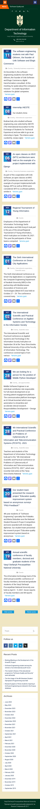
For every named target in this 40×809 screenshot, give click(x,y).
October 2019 (9, 785)
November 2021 (10, 727)
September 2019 (10, 788)
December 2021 (10, 724)
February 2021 (9, 743)
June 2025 (8, 702)
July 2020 (8, 763)
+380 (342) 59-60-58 (21, 39)
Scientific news (20, 270)
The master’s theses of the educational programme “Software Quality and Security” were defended (19, 673)
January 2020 (9, 775)
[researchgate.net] (28, 11)
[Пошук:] (19, 631)
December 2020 (10, 747)
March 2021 (9, 740)
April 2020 (8, 766)
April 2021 (8, 737)
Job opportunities (24, 383)
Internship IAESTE (21, 107)
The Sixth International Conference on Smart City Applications (23, 260)
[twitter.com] (20, 11)
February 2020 (9, 772)
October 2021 (9, 731)
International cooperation (24, 117)
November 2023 (10, 711)
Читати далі (10, 94)
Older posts (8, 612)
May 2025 (8, 705)
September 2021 (10, 734)
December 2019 (10, 779)
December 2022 (10, 718)
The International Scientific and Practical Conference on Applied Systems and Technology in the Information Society (19, 318)
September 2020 (10, 756)
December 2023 (10, 708)
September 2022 (10, 721)
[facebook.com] (12, 11)
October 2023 (9, 715)
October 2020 (9, 753)
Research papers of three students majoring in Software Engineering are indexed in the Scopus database (20, 686)
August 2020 (9, 759)
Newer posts (31, 612)
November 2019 (10, 782)
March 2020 (9, 769)
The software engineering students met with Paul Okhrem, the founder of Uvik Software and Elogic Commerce (20, 57)
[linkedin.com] (24, 11)
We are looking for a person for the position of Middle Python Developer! (24, 375)
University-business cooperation (24, 68)
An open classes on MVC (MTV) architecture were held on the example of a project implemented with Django (20, 160)
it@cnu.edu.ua (20, 41)
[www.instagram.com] (16, 11)
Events (10, 68)
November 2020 (10, 750)
